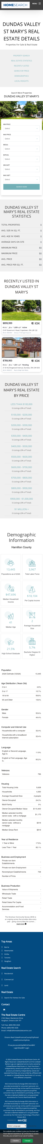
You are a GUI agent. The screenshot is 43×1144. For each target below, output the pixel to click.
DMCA (25, 1045)
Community (21, 1040)
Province (22, 1037)
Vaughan (7, 961)
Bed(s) (5, 145)
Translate (23, 1129)
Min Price (6, 124)
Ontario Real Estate (11, 1037)
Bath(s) (6, 155)
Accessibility (18, 1045)
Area (28, 1040)
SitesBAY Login (23, 1048)
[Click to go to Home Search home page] (15, 5)
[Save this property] (38, 303)
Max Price (7, 134)
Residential (8, 973)
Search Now (21, 187)
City (32, 1037)
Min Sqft (6, 165)
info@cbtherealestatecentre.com (19, 1030)
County (28, 1037)
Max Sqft (6, 175)
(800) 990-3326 (14, 1025)
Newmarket (8, 950)
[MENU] (40, 3)
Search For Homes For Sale (14, 998)
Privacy (10, 1045)
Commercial (9, 979)
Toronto (7, 958)
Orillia (6, 954)
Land (6, 985)
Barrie (6, 947)
